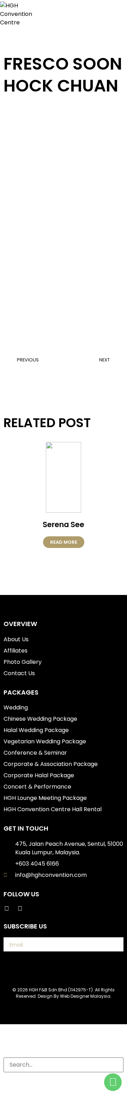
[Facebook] (7, 908)
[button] (109, 14)
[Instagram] (20, 908)
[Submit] (111, 944)
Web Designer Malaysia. (85, 996)
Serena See (63, 524)
